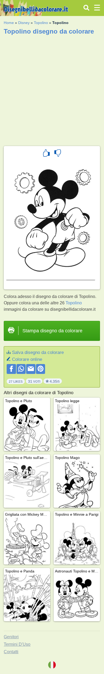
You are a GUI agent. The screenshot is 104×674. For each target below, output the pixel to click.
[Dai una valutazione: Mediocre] (57, 154)
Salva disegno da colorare (38, 352)
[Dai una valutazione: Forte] (46, 154)
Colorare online (27, 359)
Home (9, 23)
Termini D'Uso (17, 644)
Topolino (41, 23)
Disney (24, 23)
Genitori (11, 637)
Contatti (11, 651)
